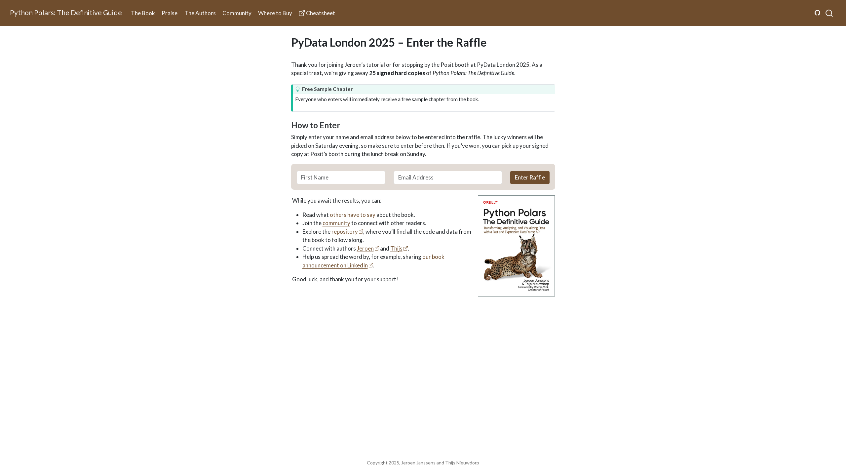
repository (344, 231)
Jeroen (365, 248)
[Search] (829, 13)
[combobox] (829, 13)
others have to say (352, 214)
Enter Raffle (530, 177)
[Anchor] (346, 125)
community (336, 222)
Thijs (396, 248)
